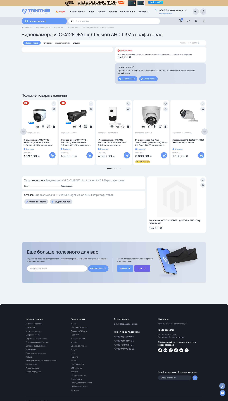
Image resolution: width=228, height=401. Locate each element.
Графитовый (67, 186)
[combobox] (114, 21)
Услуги (101, 11)
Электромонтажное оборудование (41, 360)
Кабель (29, 357)
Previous (23, 131)
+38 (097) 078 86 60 (124, 348)
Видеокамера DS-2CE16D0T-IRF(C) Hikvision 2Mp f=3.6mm (188, 141)
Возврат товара (78, 338)
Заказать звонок (128, 79)
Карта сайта (76, 379)
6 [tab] (120, 168)
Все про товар (32, 43)
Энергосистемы (33, 334)
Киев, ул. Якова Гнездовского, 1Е (172, 323)
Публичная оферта (79, 386)
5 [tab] (118, 168)
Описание (48, 43)
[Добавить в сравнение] (53, 109)
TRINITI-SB (28, 28)
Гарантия (75, 334)
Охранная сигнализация (37, 338)
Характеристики (62, 43)
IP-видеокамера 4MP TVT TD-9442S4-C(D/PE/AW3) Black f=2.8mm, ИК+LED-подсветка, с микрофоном (75, 142)
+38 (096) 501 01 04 (124, 336)
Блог (91, 11)
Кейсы (74, 360)
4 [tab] (116, 168)
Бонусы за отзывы (79, 346)
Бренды (113, 11)
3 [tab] (114, 168)
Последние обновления (81, 382)
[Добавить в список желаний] (53, 103)
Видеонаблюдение (43, 28)
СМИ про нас (76, 368)
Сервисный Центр (79, 331)
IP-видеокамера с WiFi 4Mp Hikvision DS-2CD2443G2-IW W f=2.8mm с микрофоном (112, 142)
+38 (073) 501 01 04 (124, 344)
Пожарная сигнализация (37, 342)
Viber (140, 268)
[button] (188, 21)
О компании (126, 11)
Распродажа (31, 364)
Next (204, 131)
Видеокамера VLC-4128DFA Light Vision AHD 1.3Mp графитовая (175, 221)
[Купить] (52, 155)
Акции (73, 323)
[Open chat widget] (222, 393)
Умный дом (31, 349)
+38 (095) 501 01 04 (124, 340)
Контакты (144, 11)
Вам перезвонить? (166, 13)
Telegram (123, 268)
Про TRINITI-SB (77, 364)
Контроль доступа (34, 331)
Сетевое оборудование (36, 346)
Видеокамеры (59, 28)
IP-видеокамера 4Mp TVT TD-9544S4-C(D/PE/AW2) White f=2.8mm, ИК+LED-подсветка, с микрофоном (38, 142)
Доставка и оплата (79, 327)
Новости (74, 357)
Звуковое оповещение (36, 353)
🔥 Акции (60, 11)
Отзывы (76, 43)
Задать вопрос (150, 79)
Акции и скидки (32, 368)
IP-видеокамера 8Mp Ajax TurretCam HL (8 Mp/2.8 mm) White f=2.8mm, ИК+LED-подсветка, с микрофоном (151, 142)
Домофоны (30, 327)
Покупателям (76, 11)
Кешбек (74, 342)
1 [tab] (109, 168)
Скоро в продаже (33, 371)
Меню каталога (38, 21)
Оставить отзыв (37, 201)
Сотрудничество (78, 375)
